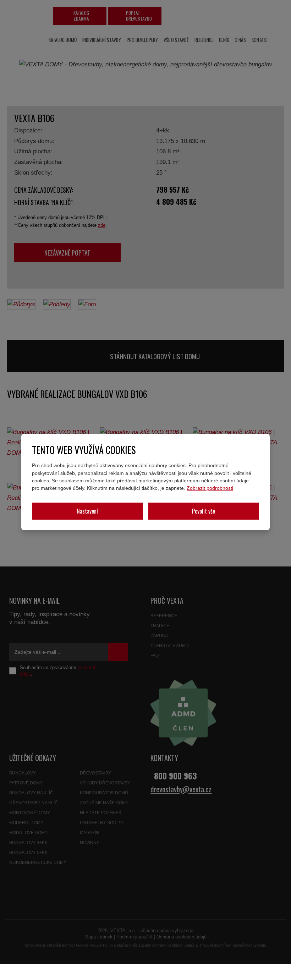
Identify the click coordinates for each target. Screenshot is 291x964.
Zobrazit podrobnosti (210, 488)
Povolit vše (203, 511)
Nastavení (87, 511)
